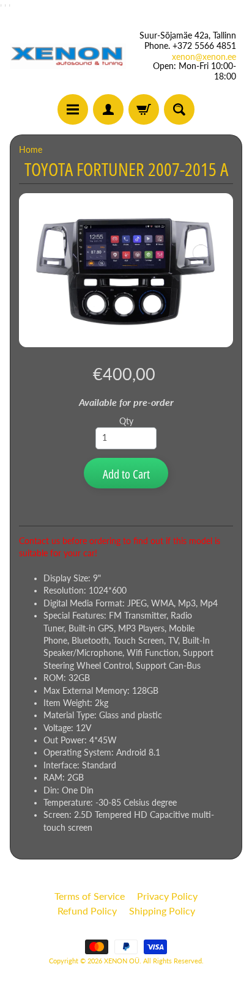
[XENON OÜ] (68, 55)
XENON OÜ (121, 961)
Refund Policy (87, 910)
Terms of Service (89, 896)
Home (30, 150)
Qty (126, 421)
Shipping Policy (162, 910)
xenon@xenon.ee (204, 57)
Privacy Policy (167, 896)
